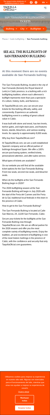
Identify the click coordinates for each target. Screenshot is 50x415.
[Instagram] (36, 2)
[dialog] (25, 393)
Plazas (5, 39)
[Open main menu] (45, 8)
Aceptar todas (24, 408)
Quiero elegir (23, 392)
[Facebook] (31, 2)
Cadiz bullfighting (17, 39)
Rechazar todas (24, 399)
